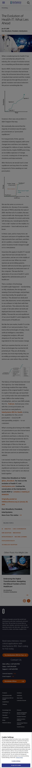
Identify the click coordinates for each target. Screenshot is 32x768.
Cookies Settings (16, 761)
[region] (16, 750)
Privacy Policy (19, 757)
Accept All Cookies (16, 765)
